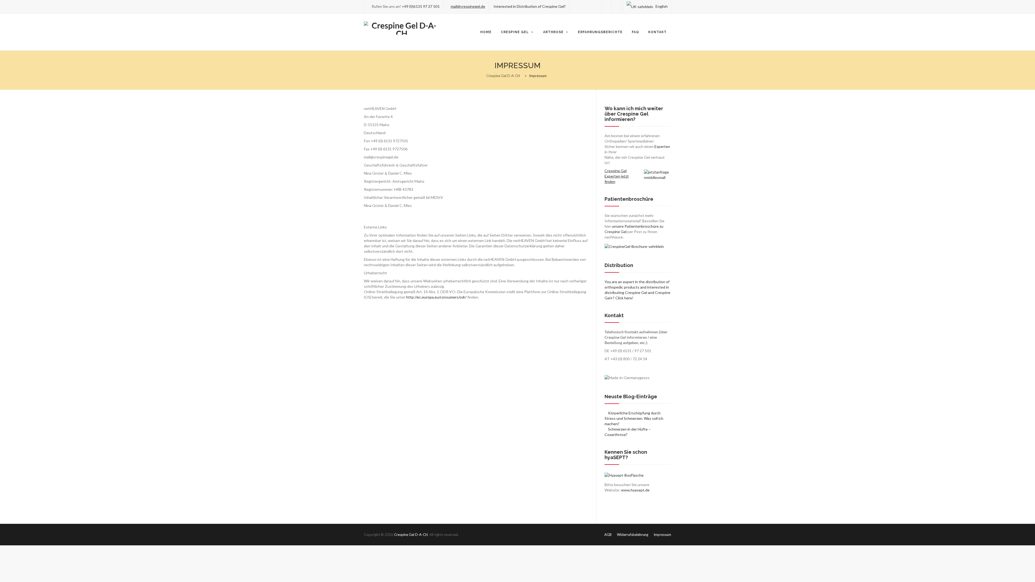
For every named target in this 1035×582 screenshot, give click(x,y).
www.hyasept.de (635, 490)
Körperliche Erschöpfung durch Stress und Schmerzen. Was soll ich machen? (634, 418)
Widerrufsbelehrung (632, 534)
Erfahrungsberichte (600, 32)
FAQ (635, 32)
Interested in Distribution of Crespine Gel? (529, 6)
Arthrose (553, 32)
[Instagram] (616, 6)
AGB (608, 534)
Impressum (662, 534)
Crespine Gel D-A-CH (411, 534)
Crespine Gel (515, 32)
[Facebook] (607, 6)
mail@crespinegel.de (468, 6)
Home (486, 32)
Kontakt (657, 32)
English (661, 6)
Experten (662, 146)
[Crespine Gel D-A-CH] (402, 28)
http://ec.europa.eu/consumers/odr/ (436, 297)
